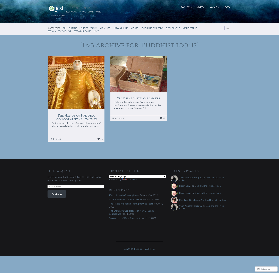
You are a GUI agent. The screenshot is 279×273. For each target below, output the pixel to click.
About (228, 7)
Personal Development (59, 31)
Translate (132, 179)
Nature (134, 28)
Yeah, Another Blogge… (190, 177)
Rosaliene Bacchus (188, 200)
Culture (73, 28)
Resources (214, 7)
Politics (83, 28)
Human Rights (121, 28)
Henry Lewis (185, 185)
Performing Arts (82, 31)
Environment (173, 28)
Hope (96, 31)
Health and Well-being (152, 28)
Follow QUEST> (59, 171)
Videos (200, 7)
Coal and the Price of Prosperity (125, 199)
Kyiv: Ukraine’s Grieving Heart (124, 195)
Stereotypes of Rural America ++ (125, 218)
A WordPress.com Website (139, 249)
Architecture (190, 28)
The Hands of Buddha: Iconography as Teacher (132, 203)
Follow (56, 193)
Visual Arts (105, 28)
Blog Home (186, 7)
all (64, 28)
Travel (93, 28)
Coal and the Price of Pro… (208, 185)
